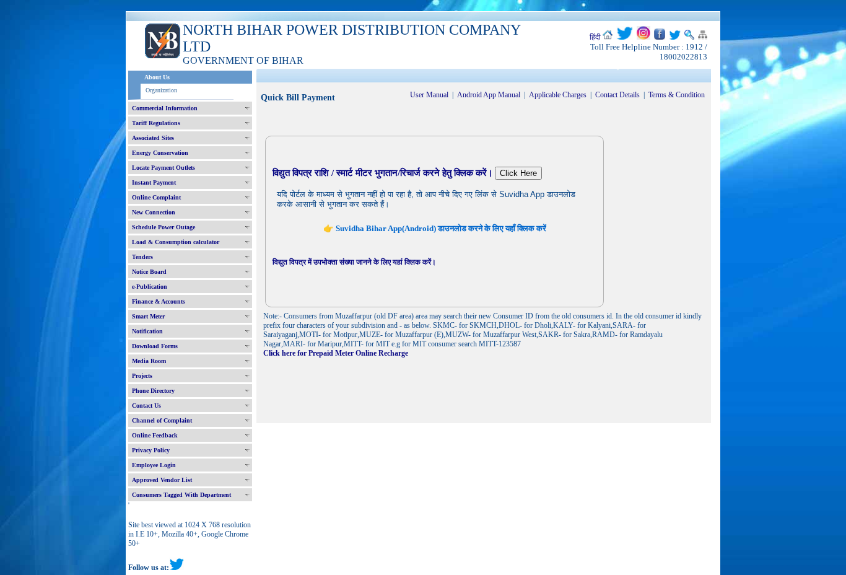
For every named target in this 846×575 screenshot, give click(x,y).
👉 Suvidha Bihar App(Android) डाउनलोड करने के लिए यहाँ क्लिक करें (434, 228)
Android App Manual (488, 94)
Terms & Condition (676, 94)
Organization (161, 90)
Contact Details (617, 94)
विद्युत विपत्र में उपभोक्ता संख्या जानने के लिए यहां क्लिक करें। (354, 262)
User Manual (429, 94)
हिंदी (595, 37)
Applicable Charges (558, 94)
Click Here (518, 173)
